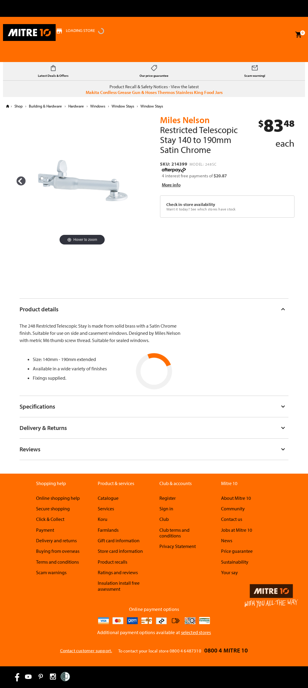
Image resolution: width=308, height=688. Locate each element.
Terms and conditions (57, 562)
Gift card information (119, 540)
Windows (97, 106)
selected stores (196, 632)
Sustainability (234, 562)
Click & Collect (50, 519)
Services (106, 509)
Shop (18, 106)
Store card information (120, 551)
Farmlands (108, 530)
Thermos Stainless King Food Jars (190, 92)
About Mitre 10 (236, 498)
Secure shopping (53, 509)
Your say (229, 572)
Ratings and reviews (118, 572)
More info (171, 185)
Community (233, 509)
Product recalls (112, 562)
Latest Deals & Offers (53, 75)
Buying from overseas (57, 551)
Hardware (76, 106)
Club (164, 519)
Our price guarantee (154, 75)
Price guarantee (237, 551)
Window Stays (123, 106)
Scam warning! (254, 75)
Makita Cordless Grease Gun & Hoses (121, 92)
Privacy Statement (177, 546)
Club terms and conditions (174, 533)
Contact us (231, 519)
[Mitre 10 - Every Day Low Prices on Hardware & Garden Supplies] (29, 32)
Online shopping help (58, 498)
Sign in (166, 509)
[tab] (154, 309)
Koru (102, 519)
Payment (45, 530)
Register (167, 498)
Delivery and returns (56, 540)
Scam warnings (51, 572)
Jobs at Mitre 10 (236, 530)
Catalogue (108, 498)
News (226, 540)
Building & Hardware (45, 106)
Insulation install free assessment (119, 586)
